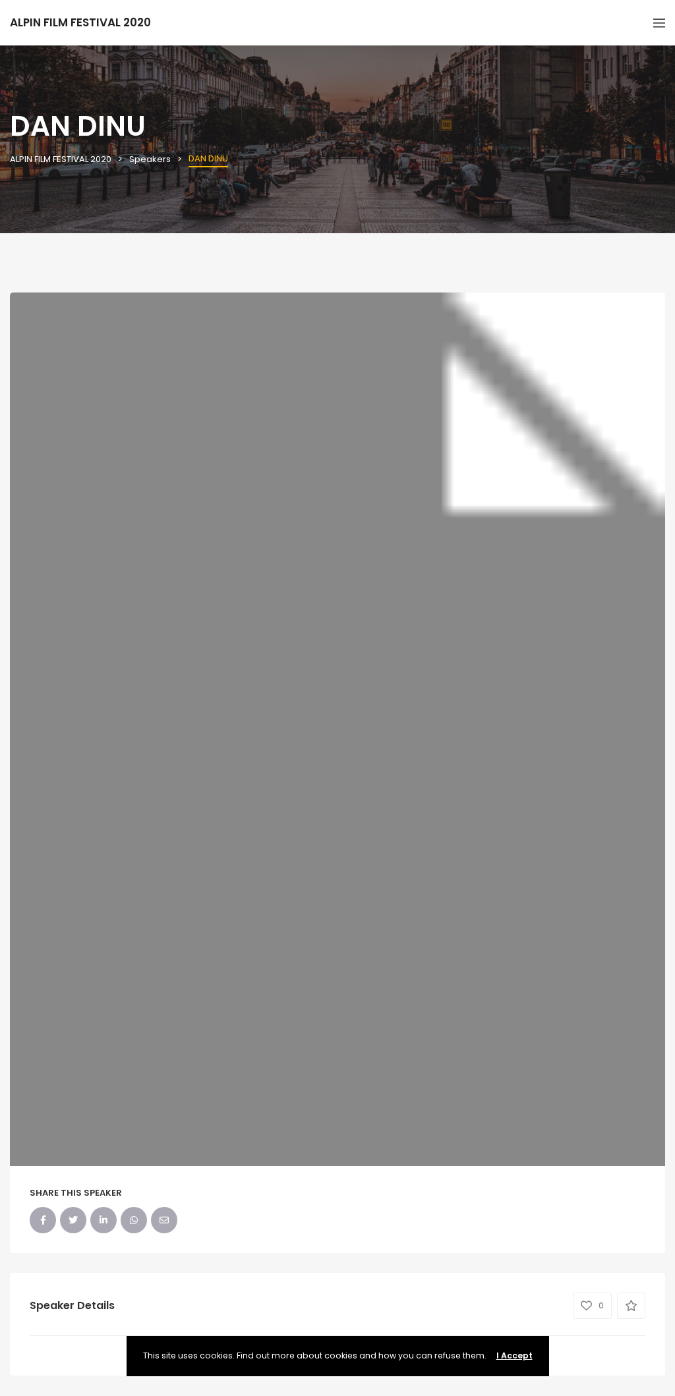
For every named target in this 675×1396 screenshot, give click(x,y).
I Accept (514, 1355)
